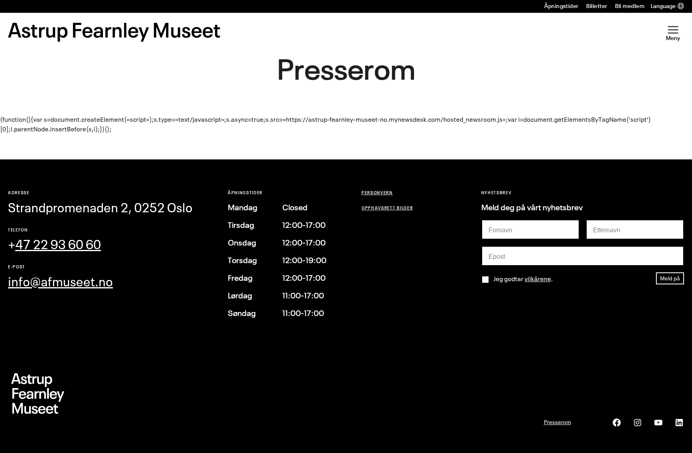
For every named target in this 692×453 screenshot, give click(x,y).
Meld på (670, 278)
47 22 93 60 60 (58, 244)
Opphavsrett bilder (387, 207)
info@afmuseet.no (60, 282)
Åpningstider (561, 6)
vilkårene (538, 279)
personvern (377, 192)
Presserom (557, 422)
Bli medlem (629, 6)
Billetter (596, 6)
